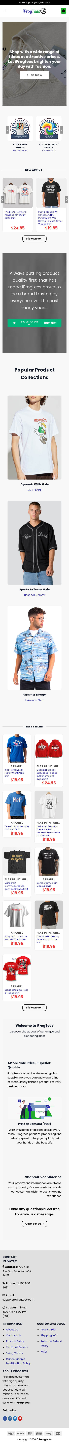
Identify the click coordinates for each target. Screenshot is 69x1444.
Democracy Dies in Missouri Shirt (47, 884)
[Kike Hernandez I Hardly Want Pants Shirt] (17, 748)
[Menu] (5, 11)
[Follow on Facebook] (5, 1418)
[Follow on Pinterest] (20, 1418)
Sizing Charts (14, 1353)
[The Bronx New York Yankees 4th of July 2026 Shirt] (18, 193)
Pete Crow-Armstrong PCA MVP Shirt (17, 828)
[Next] (61, 137)
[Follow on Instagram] (10, 1418)
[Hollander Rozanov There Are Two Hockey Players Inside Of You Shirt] (49, 805)
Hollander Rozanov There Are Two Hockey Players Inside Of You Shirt (48, 831)
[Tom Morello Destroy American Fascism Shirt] (49, 915)
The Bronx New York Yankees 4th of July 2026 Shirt (15, 215)
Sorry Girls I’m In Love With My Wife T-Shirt (16, 938)
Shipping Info (49, 1335)
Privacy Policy (15, 1341)
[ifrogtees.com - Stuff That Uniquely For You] (34, 11)
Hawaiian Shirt (34, 700)
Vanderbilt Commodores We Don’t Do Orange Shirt (16, 886)
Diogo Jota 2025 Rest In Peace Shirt (16, 991)
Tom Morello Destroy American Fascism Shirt (48, 939)
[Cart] (63, 11)
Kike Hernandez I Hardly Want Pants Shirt (14, 773)
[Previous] (7, 137)
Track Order (49, 1329)
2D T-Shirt (34, 490)
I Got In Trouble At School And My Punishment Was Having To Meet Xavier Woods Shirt (50, 218)
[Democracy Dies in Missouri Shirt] (49, 861)
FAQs (44, 1351)
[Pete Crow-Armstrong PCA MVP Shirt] (17, 805)
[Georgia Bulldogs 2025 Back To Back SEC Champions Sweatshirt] (49, 748)
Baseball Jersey (34, 595)
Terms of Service (17, 1347)
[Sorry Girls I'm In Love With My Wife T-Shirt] (17, 915)
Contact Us (13, 1335)
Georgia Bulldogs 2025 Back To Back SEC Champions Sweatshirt (47, 774)
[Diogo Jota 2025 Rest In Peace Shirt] (17, 968)
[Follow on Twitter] (15, 1418)
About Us (12, 1329)
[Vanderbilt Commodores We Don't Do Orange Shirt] (17, 861)
